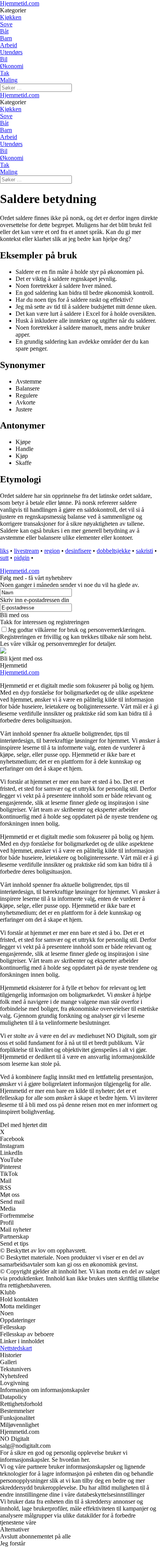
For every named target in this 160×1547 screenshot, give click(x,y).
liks (4, 550)
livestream (26, 550)
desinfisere (78, 550)
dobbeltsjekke (113, 550)
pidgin (22, 557)
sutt (4, 557)
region (52, 550)
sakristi (144, 550)
